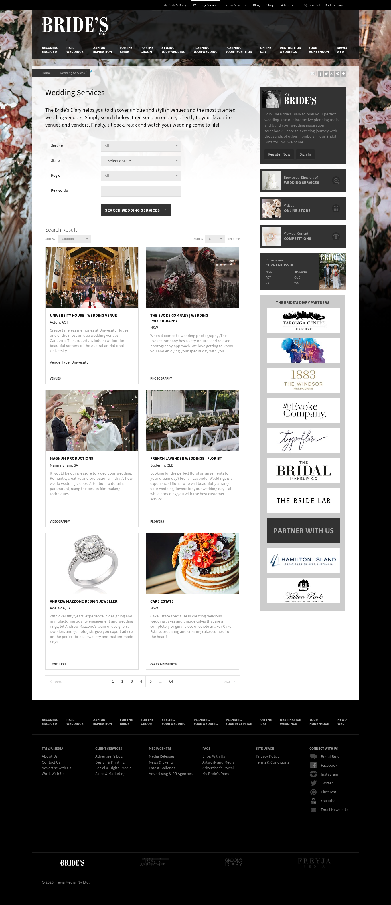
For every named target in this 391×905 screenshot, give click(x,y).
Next (226, 681)
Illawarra (300, 272)
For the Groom (147, 49)
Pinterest (328, 792)
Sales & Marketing (110, 773)
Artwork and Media (218, 762)
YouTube (328, 801)
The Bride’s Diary (74, 26)
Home (46, 73)
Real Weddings (75, 49)
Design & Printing (110, 762)
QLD (297, 278)
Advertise (288, 5)
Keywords (59, 190)
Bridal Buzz (330, 756)
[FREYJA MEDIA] (315, 862)
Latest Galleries (162, 768)
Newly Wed (342, 49)
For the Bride (126, 49)
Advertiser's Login (110, 756)
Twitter (327, 783)
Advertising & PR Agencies (171, 773)
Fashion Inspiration (102, 49)
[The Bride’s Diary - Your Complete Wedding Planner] (72, 862)
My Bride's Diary (174, 5)
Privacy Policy (267, 756)
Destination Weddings (290, 49)
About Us (50, 756)
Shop (270, 5)
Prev (58, 681)
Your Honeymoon (319, 49)
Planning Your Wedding (205, 49)
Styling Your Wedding (173, 49)
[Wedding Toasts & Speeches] (154, 862)
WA (296, 283)
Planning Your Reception (239, 49)
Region (57, 175)
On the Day (266, 49)
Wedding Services (205, 5)
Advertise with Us (56, 768)
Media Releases (162, 756)
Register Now (279, 154)
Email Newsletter (335, 809)
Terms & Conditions (272, 762)
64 (171, 681)
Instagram (329, 774)
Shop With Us (213, 756)
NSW (269, 272)
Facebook (329, 765)
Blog (256, 5)
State (55, 160)
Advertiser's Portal (218, 768)
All (93, 71)
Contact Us (51, 762)
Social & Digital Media (113, 768)
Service (57, 145)
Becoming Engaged (50, 49)
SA (267, 283)
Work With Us (53, 773)
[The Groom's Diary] (233, 862)
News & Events (235, 5)
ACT (268, 278)
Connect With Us (323, 748)
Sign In (305, 154)
